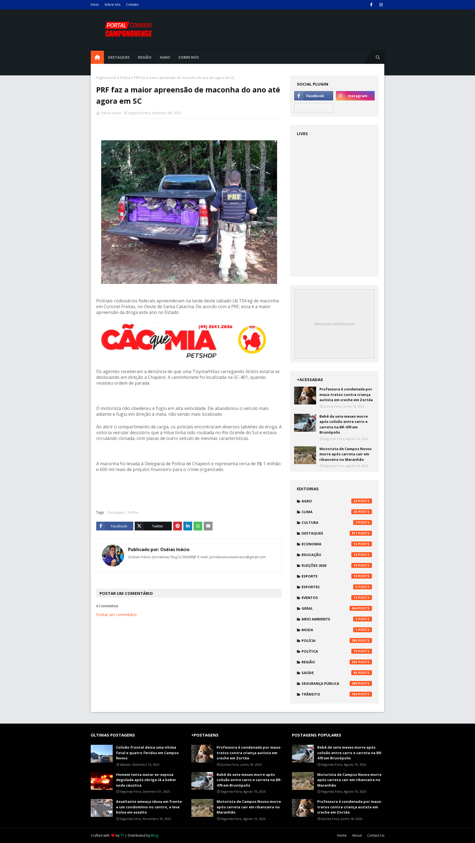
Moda (329, 629)
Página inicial (106, 77)
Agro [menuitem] (165, 57)
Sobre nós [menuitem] (188, 57)
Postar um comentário (116, 614)
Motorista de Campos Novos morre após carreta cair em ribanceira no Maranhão (345, 454)
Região (329, 661)
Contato (132, 4)
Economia (329, 543)
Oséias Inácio (110, 113)
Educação (329, 554)
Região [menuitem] (144, 57)
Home (342, 835)
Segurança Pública (329, 683)
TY (122, 835)
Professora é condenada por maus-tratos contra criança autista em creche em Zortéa (346, 394)
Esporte (329, 576)
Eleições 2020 (329, 565)
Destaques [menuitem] (119, 57)
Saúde (329, 672)
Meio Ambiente (329, 619)
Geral (329, 608)
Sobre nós (112, 4)
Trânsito (329, 694)
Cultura (329, 522)
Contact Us (375, 835)
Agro (329, 501)
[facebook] (371, 4)
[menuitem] (97, 57)
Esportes (329, 586)
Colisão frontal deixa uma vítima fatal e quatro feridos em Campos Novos (147, 752)
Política (329, 651)
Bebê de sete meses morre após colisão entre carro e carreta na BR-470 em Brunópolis (343, 424)
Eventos (329, 597)
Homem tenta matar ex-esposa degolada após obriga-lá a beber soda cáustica (146, 780)
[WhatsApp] (313, 108)
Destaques (116, 512)
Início (95, 4)
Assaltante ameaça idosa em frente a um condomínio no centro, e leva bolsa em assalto (149, 807)
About (357, 835)
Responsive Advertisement (334, 323)
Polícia (125, 77)
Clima (329, 511)
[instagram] (380, 4)
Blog (154, 835)
